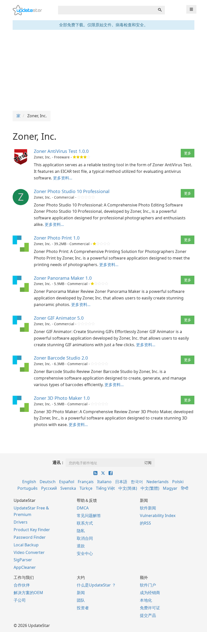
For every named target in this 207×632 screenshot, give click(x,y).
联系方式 (85, 523)
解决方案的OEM (28, 592)
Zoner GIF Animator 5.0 (59, 318)
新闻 (81, 592)
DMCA (83, 508)
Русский (49, 488)
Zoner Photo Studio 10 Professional (72, 191)
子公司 (20, 600)
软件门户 (148, 585)
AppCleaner (25, 567)
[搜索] (160, 10)
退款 (81, 546)
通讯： (59, 462)
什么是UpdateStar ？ (96, 585)
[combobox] (106, 10)
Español (66, 481)
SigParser (23, 560)
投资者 (83, 608)
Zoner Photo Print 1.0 (57, 238)
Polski (178, 481)
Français (86, 481)
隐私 (81, 530)
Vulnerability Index (157, 515)
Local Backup (26, 545)
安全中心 (85, 553)
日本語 (121, 481)
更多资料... (62, 178)
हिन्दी (184, 488)
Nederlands (157, 481)
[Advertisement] (103, 70)
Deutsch (48, 481)
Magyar (170, 488)
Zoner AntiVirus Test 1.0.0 (61, 151)
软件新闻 (148, 508)
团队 (81, 600)
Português (27, 488)
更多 (187, 153)
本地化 (146, 600)
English (29, 481)
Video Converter (29, 552)
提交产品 (148, 615)
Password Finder (30, 537)
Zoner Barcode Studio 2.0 (61, 358)
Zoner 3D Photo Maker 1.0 (62, 398)
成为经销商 (150, 592)
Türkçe (86, 488)
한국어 (137, 481)
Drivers (21, 522)
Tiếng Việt (105, 488)
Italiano (104, 481)
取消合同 (85, 538)
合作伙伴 (22, 585)
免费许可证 (150, 608)
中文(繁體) (150, 488)
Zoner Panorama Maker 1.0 (63, 278)
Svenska (68, 488)
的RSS (145, 523)
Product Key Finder (32, 529)
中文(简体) (127, 488)
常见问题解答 (89, 515)
